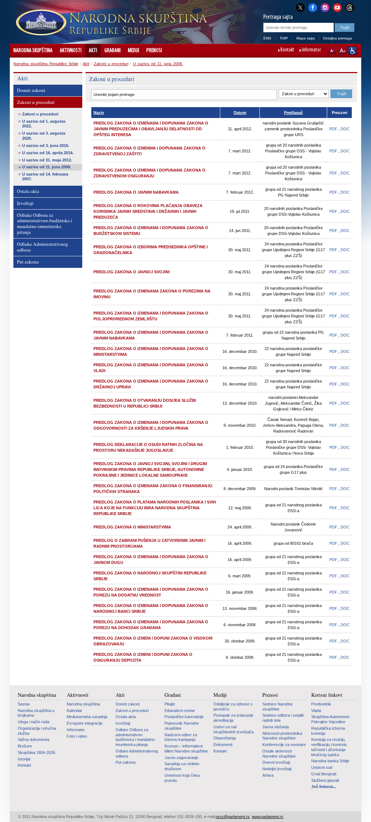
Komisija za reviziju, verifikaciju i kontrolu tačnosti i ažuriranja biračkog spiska (329, 746)
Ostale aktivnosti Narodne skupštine (279, 753)
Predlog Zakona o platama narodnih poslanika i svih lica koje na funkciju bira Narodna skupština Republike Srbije (154, 508)
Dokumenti (222, 744)
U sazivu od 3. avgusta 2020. (43, 135)
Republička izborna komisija (328, 730)
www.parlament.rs (267, 816)
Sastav (24, 704)
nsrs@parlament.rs (233, 816)
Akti (93, 51)
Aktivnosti (71, 51)
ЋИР (284, 38)
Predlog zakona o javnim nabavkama (136, 192)
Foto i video (77, 736)
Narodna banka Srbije (330, 761)
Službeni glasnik (325, 780)
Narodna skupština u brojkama (36, 713)
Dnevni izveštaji (276, 762)
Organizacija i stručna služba (37, 730)
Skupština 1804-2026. (37, 752)
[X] (300, 7)
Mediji (133, 51)
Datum (240, 112)
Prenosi (154, 51)
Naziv (98, 112)
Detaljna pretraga (337, 38)
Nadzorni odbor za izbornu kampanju (180, 737)
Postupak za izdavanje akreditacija (233, 717)
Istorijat (24, 759)
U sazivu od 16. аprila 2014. (48, 153)
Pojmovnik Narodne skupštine (181, 725)
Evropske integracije (85, 723)
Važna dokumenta (33, 739)
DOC (345, 129)
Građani (112, 51)
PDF (333, 129)
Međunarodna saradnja (87, 716)
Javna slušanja (275, 727)
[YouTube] (337, 6)
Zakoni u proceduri (111, 64)
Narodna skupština (33, 51)
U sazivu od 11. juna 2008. (158, 64)
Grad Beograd (323, 774)
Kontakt (287, 50)
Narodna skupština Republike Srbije (45, 64)
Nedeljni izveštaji (276, 769)
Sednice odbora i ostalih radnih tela (283, 717)
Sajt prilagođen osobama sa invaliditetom (352, 51)
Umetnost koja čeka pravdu (182, 778)
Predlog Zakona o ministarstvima (132, 527)
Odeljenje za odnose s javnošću (233, 706)
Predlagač (293, 112)
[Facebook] (312, 6)
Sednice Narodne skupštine (277, 706)
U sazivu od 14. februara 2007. (45, 176)
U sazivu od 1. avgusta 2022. (43, 123)
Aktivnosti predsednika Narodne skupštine (282, 736)
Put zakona (28, 261)
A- (332, 51)
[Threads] (349, 7)
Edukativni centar (179, 710)
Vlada (316, 710)
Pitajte (169, 704)
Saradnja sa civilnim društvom (181, 766)
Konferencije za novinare (284, 744)
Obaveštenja (224, 738)
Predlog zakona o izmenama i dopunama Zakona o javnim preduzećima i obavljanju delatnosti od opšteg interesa (150, 129)
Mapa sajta (305, 38)
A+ (342, 51)
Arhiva (268, 775)
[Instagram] (325, 6)
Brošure (25, 746)
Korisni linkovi (326, 695)
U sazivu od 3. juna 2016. (45, 145)
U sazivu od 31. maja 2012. (47, 160)
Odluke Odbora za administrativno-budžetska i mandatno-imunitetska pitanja (44, 224)
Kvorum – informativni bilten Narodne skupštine (186, 748)
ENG (267, 38)
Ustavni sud (321, 767)
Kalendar (74, 710)
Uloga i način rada (33, 722)
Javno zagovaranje (181, 757)
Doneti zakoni (31, 90)
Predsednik (321, 704)
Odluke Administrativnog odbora (42, 247)
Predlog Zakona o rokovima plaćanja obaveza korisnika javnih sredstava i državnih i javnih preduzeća (148, 211)
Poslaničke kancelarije (184, 716)
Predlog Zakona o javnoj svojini (131, 272)
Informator (311, 50)
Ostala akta (28, 191)
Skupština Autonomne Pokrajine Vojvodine (330, 719)
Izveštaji (25, 203)
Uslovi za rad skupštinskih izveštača (233, 729)
